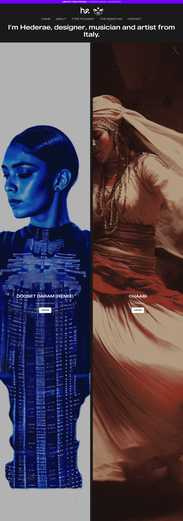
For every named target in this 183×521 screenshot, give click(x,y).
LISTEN (45, 310)
